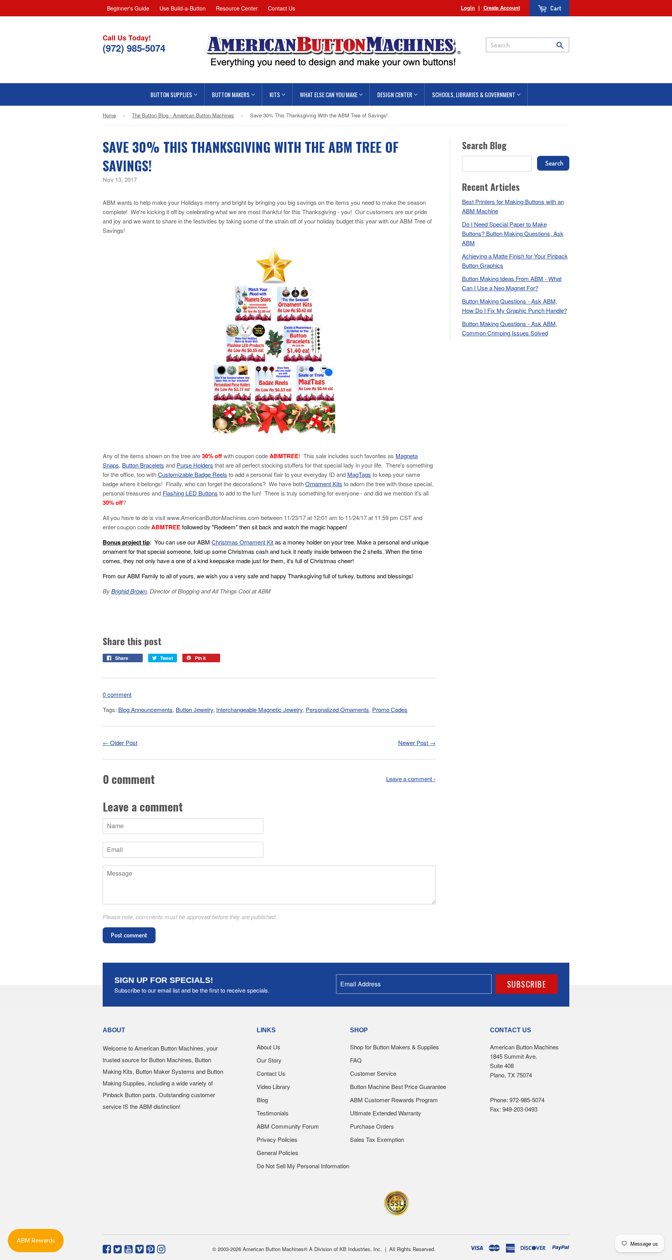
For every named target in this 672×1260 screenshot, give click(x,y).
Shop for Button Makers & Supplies (394, 1047)
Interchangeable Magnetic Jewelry (259, 709)
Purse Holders (195, 465)
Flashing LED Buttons (190, 493)
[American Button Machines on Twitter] (118, 1248)
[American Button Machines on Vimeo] (139, 1248)
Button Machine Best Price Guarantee (398, 1086)
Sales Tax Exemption (377, 1139)
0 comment (117, 694)
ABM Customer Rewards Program (394, 1100)
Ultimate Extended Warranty (385, 1113)
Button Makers (231, 94)
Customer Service (373, 1073)
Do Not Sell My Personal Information (303, 1166)
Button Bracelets (143, 465)
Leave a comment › (411, 779)
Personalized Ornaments (337, 709)
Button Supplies (171, 94)
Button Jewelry (194, 709)
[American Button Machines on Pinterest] (150, 1248)
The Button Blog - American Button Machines (183, 115)
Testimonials (273, 1113)
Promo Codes (390, 709)
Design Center (395, 94)
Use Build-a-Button (182, 8)
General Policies (277, 1152)
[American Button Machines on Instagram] (161, 1248)
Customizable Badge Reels (192, 474)
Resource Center (237, 8)
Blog (262, 1100)
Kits (275, 94)
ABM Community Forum (288, 1126)
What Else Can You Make (329, 94)
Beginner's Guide (128, 8)
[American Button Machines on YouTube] (128, 1248)
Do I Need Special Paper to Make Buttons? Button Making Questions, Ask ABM (513, 233)
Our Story (269, 1060)
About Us (268, 1047)
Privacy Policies (277, 1139)
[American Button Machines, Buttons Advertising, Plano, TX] (319, 1202)
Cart (555, 8)
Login (468, 7)
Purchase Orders (372, 1126)
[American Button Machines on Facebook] (107, 1248)
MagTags (359, 474)
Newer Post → (417, 742)
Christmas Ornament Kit (242, 542)
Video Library (273, 1086)
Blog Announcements (145, 709)
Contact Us (281, 8)
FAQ (356, 1060)
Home (109, 115)
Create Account (501, 7)
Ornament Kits (323, 484)
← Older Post (120, 742)
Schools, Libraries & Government (474, 94)
